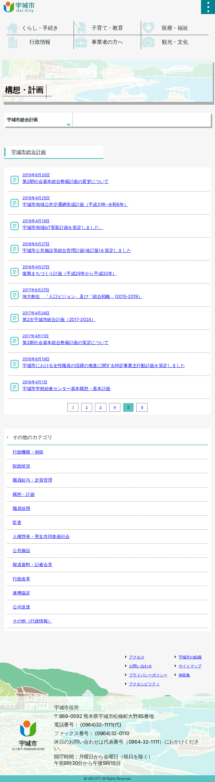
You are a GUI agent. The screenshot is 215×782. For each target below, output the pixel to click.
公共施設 (21, 550)
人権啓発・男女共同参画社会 (41, 536)
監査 (17, 522)
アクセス (136, 657)
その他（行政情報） (32, 621)
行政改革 (21, 579)
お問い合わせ (140, 666)
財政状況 (21, 466)
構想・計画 (24, 494)
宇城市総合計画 (22, 119)
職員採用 (21, 508)
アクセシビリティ (144, 684)
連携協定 (21, 593)
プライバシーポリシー (148, 675)
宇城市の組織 (190, 657)
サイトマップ (190, 666)
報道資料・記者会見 (32, 564)
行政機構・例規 (28, 452)
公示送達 (21, 607)
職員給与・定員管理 (32, 480)
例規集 (184, 675)
